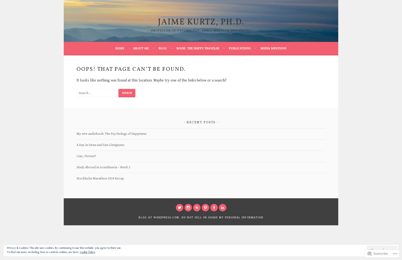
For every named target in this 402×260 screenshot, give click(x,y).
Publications (240, 48)
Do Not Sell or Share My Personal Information (222, 217)
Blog (163, 48)
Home (119, 48)
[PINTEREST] (205, 207)
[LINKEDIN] (222, 207)
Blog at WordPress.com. (159, 217)
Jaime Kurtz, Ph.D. (201, 22)
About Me (141, 48)
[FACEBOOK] (214, 207)
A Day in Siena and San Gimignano (100, 145)
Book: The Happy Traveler (198, 48)
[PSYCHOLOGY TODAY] (197, 207)
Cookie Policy (87, 252)
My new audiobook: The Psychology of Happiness (112, 134)
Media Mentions (274, 48)
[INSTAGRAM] (188, 207)
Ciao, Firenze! (86, 156)
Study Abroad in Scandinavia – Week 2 (103, 167)
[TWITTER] (179, 207)
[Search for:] (97, 93)
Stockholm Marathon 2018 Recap (100, 178)
